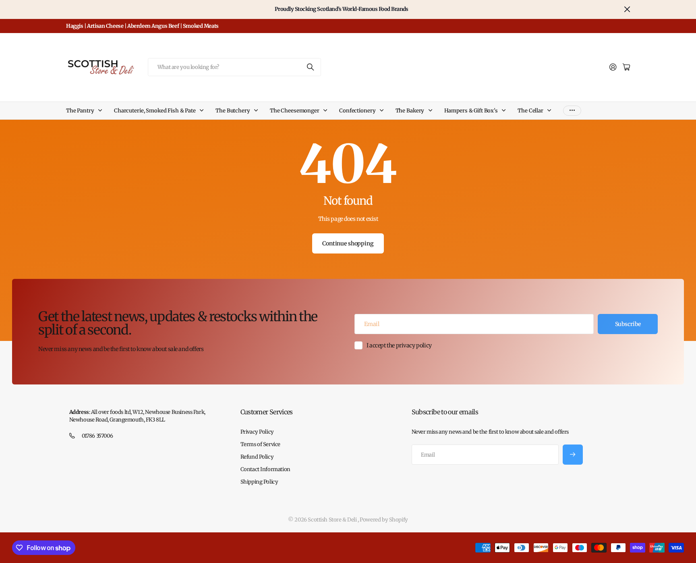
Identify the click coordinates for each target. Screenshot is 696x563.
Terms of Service (260, 444)
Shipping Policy (259, 481)
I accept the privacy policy (399, 345)
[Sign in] (613, 67)
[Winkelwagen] (626, 67)
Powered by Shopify (384, 519)
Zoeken (311, 67)
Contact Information (265, 469)
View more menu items (572, 111)
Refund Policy (257, 456)
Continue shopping (348, 243)
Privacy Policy (257, 431)
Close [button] (627, 9)
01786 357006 (97, 435)
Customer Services (266, 412)
